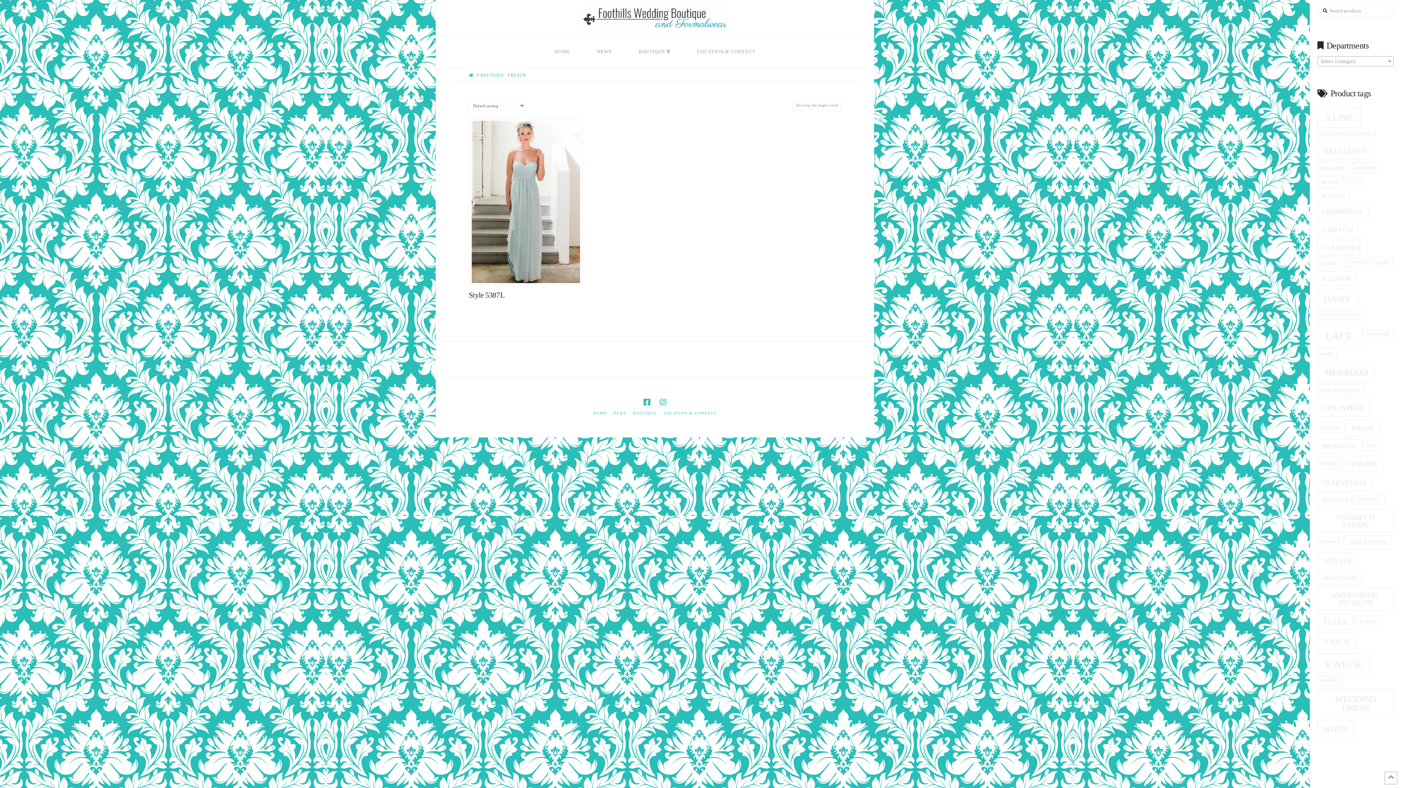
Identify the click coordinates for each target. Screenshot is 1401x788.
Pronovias (1339, 446)
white (1336, 729)
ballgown (1345, 151)
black (1330, 182)
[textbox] (1355, 62)
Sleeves (1335, 500)
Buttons (1333, 196)
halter (1381, 263)
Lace (1339, 336)
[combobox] (1355, 61)
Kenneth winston (1340, 315)
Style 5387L (487, 295)
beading (1366, 168)
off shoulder (1340, 390)
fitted (1357, 263)
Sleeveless (1344, 483)
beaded (1334, 168)
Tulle (1335, 622)
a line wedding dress (1346, 134)
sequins (1362, 464)
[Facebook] (647, 402)
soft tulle (1369, 499)
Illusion (1337, 278)
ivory (1337, 299)
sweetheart (1340, 578)
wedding (1330, 681)
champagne (1343, 211)
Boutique (645, 413)
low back (1378, 334)
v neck (1343, 664)
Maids (1327, 354)
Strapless (1368, 542)
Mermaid (1346, 372)
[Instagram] (663, 402)
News (619, 413)
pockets (1331, 427)
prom (1363, 428)
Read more (529, 272)
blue (1352, 182)
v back (1336, 642)
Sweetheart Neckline (1355, 598)
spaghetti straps (1355, 521)
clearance (1342, 247)
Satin (1328, 464)
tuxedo (1368, 621)
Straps (1337, 561)
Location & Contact (690, 413)
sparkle (1330, 542)
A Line (1338, 117)
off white (1344, 407)
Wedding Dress (1356, 703)
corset (1331, 263)
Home (600, 413)
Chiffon (1338, 230)
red (1371, 446)
